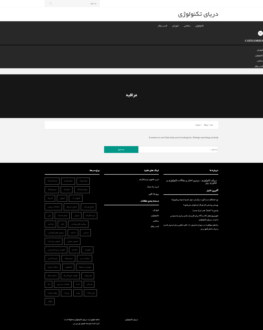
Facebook (52, 181)
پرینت (66, 293)
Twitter (67, 189)
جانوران (88, 250)
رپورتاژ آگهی (154, 194)
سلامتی (187, 26)
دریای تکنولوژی (198, 14)
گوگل (50, 301)
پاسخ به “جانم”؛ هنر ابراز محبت (205, 210)
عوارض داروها (85, 267)
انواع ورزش (89, 207)
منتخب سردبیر (63, 284)
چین (78, 293)
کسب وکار (162, 26)
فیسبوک (88, 275)
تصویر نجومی (72, 241)
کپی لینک (91, 293)
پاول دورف (52, 293)
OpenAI (83, 181)
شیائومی (68, 267)
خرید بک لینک (153, 187)
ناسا (78, 284)
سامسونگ (69, 258)
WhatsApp (82, 189)
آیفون (62, 198)
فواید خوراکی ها (70, 275)
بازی (62, 224)
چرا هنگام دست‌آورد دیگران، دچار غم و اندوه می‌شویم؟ (195, 199)
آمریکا (50, 198)
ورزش (89, 284)
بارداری (51, 224)
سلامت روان (53, 267)
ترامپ (85, 232)
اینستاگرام (90, 215)
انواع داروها (72, 207)
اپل (49, 215)
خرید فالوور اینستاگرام (149, 179)
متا (49, 284)
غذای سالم (52, 275)
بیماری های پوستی (78, 224)
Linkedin (68, 181)
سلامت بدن (85, 258)
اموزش (175, 26)
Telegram (52, 189)
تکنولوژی (199, 26)
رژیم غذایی (53, 258)
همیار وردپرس (79, 323)
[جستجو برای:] (72, 3)
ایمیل (76, 215)
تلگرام (74, 250)
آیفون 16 (76, 198)
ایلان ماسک (62, 215)
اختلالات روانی (54, 207)
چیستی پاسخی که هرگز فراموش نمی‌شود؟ (200, 205)
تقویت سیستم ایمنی (56, 250)
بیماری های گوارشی (56, 232)
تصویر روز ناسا (54, 241)
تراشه (73, 232)
